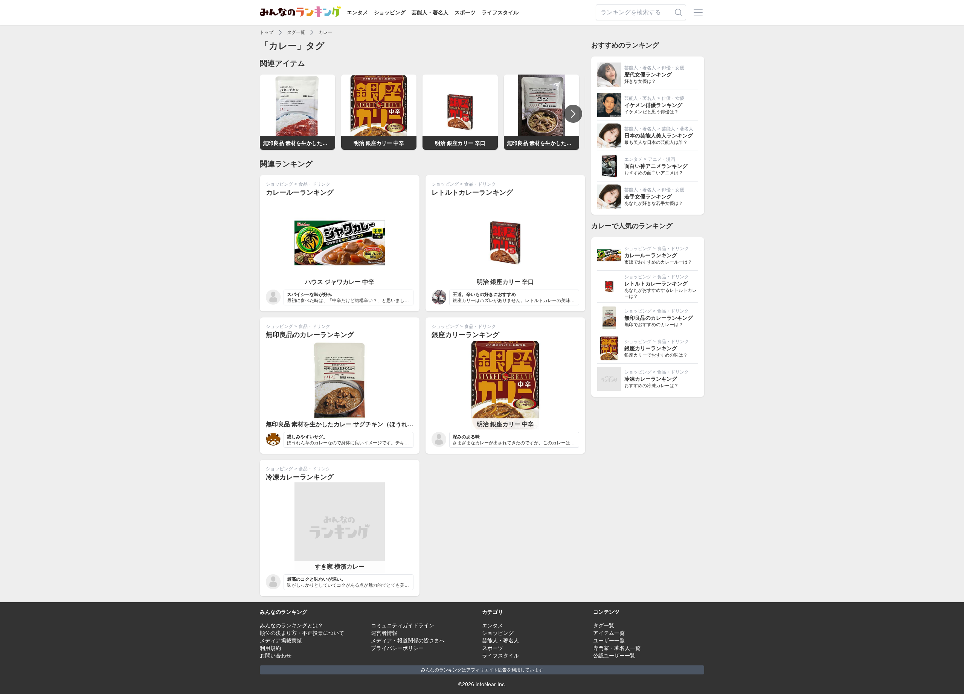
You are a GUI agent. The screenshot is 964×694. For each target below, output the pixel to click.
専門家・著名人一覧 (617, 648)
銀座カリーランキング (465, 335)
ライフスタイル (500, 12)
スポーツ (465, 12)
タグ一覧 (296, 32)
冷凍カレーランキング (300, 477)
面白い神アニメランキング (656, 166)
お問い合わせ (275, 656)
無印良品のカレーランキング (310, 335)
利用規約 (270, 648)
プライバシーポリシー (397, 648)
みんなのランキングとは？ (291, 625)
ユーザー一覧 (609, 641)
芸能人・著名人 (430, 12)
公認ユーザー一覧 (614, 656)
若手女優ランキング (648, 197)
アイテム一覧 (609, 633)
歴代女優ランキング (648, 75)
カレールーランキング (300, 192)
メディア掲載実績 (281, 641)
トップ (266, 32)
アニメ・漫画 (661, 159)
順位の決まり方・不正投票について (302, 633)
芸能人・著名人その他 (684, 128)
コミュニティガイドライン (402, 625)
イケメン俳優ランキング (653, 105)
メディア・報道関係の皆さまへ (408, 641)
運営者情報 (384, 633)
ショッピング (390, 12)
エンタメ (357, 12)
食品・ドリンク (314, 184)
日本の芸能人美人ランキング (658, 136)
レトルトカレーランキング (472, 192)
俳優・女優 (673, 67)
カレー (325, 32)
